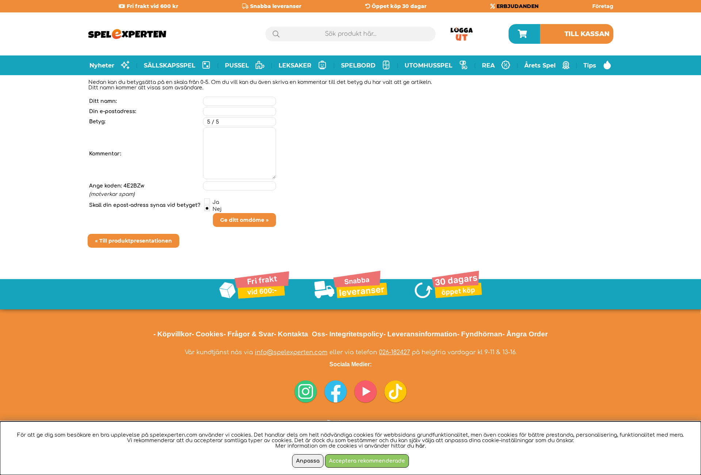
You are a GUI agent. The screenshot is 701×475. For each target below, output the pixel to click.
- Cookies (207, 334)
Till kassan (587, 34)
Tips (589, 65)
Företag (602, 6)
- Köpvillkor (172, 334)
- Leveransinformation (420, 334)
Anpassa (307, 461)
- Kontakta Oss (299, 334)
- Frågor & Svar (248, 334)
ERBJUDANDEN (518, 6)
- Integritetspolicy (354, 334)
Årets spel (540, 65)
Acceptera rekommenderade (367, 461)
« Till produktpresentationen (133, 241)
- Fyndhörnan (479, 334)
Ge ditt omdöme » (244, 220)
